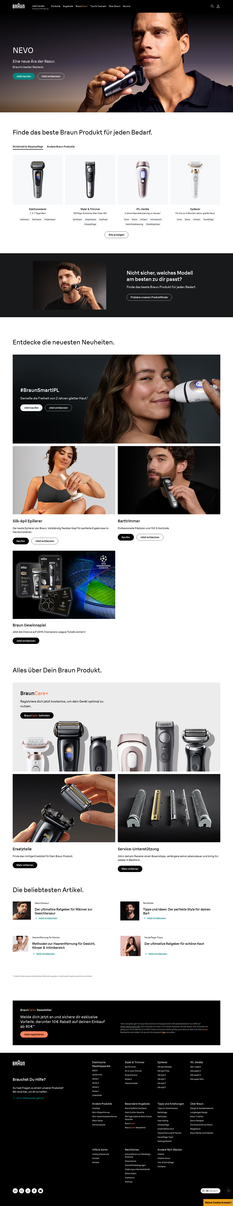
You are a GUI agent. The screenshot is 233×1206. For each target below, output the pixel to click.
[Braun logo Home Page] (19, 6)
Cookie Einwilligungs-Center (72, 1016)
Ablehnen (205, 1007)
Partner (85, 1002)
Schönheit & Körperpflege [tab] (28, 146)
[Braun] (19, 6)
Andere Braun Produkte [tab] (61, 146)
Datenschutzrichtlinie (76, 1012)
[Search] (212, 6)
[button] (55, 6)
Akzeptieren (205, 998)
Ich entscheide (205, 1016)
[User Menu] (218, 6)
